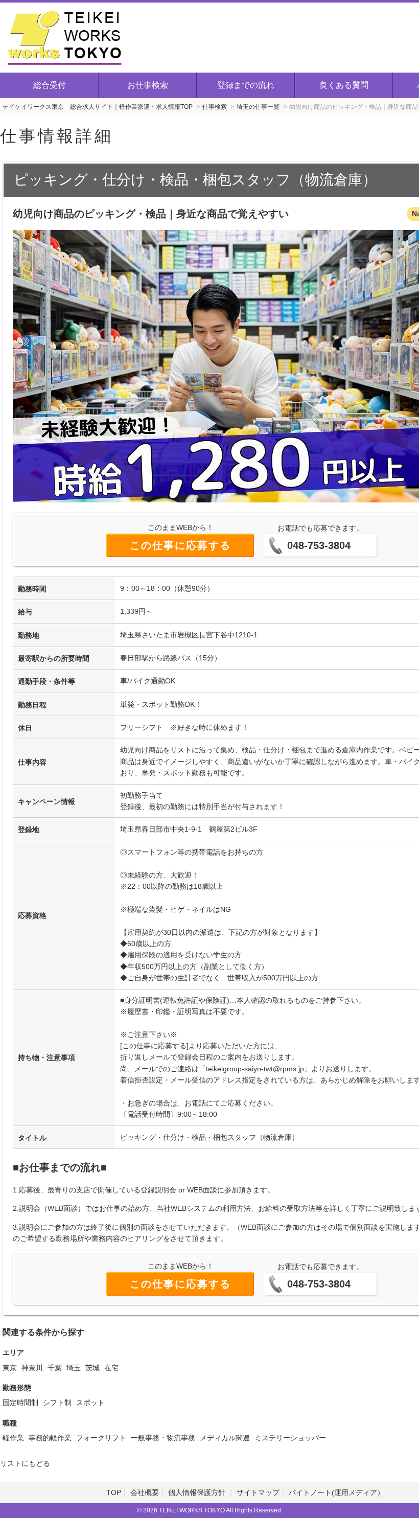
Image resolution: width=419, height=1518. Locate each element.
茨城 (92, 1368)
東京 (10, 1368)
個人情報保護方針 (197, 1492)
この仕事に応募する (180, 545)
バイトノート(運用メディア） (336, 1492)
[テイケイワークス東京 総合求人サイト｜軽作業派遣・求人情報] (65, 36)
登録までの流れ (245, 85)
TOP (113, 1492)
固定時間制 (20, 1402)
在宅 (111, 1368)
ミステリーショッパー (290, 1438)
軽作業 (13, 1438)
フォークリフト (101, 1438)
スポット (90, 1402)
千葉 (55, 1368)
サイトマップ (258, 1492)
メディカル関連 (225, 1438)
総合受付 (49, 85)
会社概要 (144, 1492)
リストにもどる (25, 1463)
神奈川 (32, 1368)
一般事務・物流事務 (163, 1438)
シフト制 (57, 1402)
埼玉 (73, 1368)
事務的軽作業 (50, 1438)
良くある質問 (343, 85)
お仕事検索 (147, 85)
